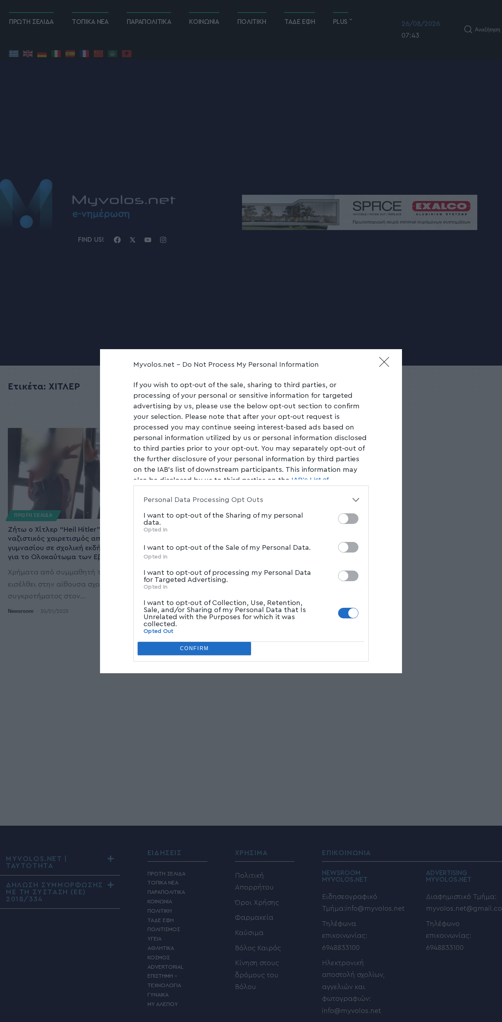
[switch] (348, 518)
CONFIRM (194, 648)
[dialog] (251, 511)
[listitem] (251, 500)
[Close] (386, 364)
